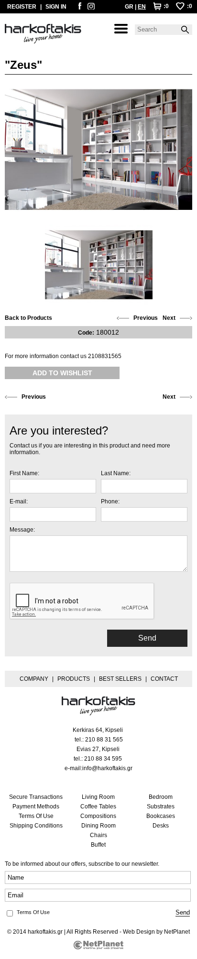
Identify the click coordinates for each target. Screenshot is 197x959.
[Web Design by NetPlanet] (98, 945)
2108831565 (104, 356)
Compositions (98, 816)
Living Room (98, 797)
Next (169, 318)
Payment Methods (35, 806)
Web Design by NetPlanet (156, 931)
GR (129, 6)
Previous (145, 318)
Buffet (98, 844)
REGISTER (21, 6)
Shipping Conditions (36, 825)
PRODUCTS (73, 679)
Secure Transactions (36, 797)
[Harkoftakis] (43, 34)
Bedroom (161, 797)
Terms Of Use (36, 816)
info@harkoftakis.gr (107, 768)
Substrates (161, 806)
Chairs (98, 835)
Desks (161, 825)
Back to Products (28, 318)
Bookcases (160, 816)
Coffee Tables (98, 806)
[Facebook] (79, 7)
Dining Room (98, 825)
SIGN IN (55, 6)
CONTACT (164, 679)
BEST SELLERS (120, 679)
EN (142, 6)
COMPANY (34, 679)
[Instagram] (91, 7)
